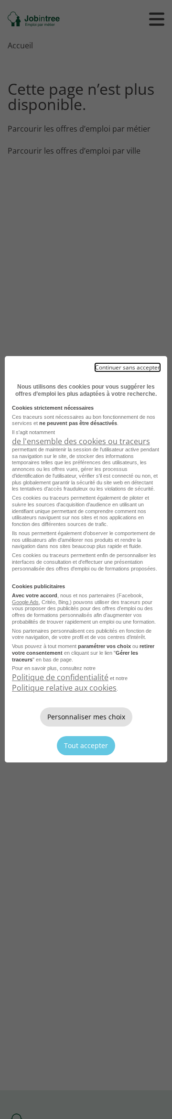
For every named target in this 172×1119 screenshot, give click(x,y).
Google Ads (25, 602)
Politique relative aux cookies (64, 688)
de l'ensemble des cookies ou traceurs (81, 441)
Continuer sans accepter (127, 367)
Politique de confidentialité (60, 677)
